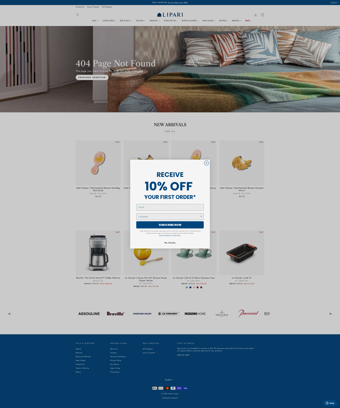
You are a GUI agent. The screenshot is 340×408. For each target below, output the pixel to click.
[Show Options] (201, 216)
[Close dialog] (206, 163)
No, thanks (170, 242)
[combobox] (169, 216)
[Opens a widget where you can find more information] (330, 403)
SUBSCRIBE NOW (170, 225)
